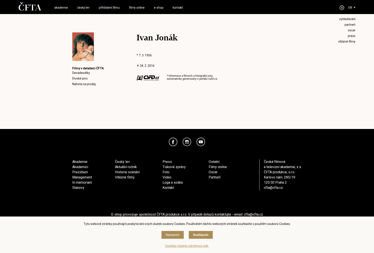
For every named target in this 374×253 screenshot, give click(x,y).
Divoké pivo (80, 78)
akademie (61, 7)
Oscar (213, 172)
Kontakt (168, 188)
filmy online (137, 7)
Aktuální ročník (126, 167)
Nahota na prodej (84, 84)
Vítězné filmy (125, 177)
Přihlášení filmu (109, 7)
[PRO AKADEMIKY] (342, 7)
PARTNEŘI (350, 24)
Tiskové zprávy (174, 167)
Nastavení (172, 235)
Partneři (215, 177)
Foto (166, 172)
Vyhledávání (347, 19)
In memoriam (82, 182)
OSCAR (351, 30)
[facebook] (173, 142)
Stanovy (78, 188)
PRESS (351, 36)
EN (350, 7)
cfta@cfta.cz (273, 188)
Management (82, 177)
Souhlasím (200, 235)
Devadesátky (81, 73)
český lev (83, 7)
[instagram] (187, 142)
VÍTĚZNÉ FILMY (346, 41)
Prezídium (80, 172)
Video (167, 177)
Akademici (80, 167)
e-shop (158, 7)
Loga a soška (173, 182)
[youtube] (201, 142)
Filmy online (218, 167)
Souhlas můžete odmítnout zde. (187, 246)
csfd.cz (212, 78)
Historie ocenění (127, 172)
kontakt (178, 7)
